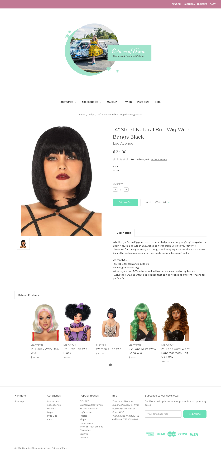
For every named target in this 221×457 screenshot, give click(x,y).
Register (201, 4)
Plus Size (143, 101)
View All (84, 437)
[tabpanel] (45, 331)
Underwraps (87, 423)
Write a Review (159, 159)
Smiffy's (84, 433)
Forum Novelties (89, 408)
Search (176, 4)
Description (124, 232)
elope (83, 419)
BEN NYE (84, 401)
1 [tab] (110, 365)
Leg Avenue (86, 412)
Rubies (83, 415)
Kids (158, 101)
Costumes (67, 101)
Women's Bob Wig (108, 349)
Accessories (90, 101)
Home (82, 114)
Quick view (45, 319)
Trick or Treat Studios (91, 426)
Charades (85, 430)
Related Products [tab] (28, 295)
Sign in (188, 4)
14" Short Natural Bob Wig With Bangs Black (120, 114)
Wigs (128, 101)
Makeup (112, 101)
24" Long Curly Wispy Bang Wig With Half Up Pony (175, 352)
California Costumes (91, 404)
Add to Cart (45, 325)
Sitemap (19, 401)
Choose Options (110, 325)
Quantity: (118, 183)
